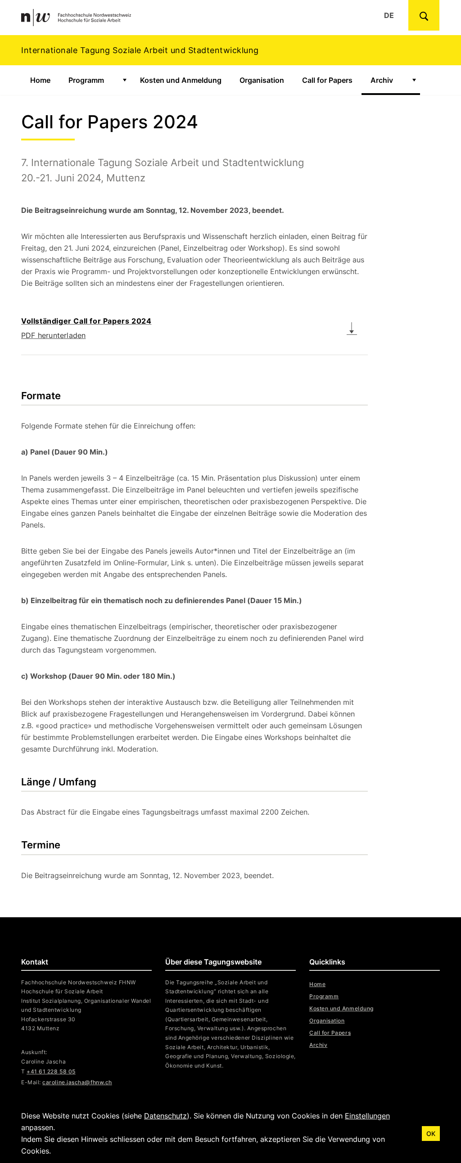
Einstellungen (367, 1115)
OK (430, 1133)
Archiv (382, 80)
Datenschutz (165, 1115)
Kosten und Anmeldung (180, 80)
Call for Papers (327, 80)
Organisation (262, 80)
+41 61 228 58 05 (51, 1071)
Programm (86, 80)
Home (40, 80)
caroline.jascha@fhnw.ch (77, 1082)
